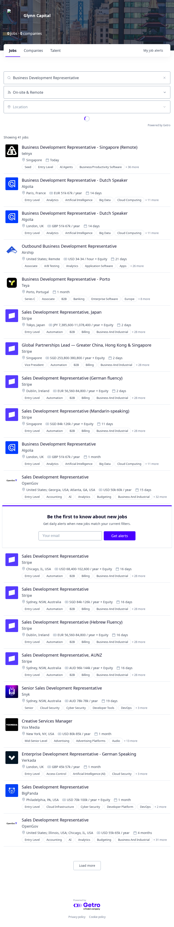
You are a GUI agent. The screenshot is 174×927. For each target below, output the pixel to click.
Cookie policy (97, 917)
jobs (13, 50)
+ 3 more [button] (141, 708)
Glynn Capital (37, 15)
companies (33, 50)
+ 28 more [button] (138, 332)
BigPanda (30, 793)
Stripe (27, 318)
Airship (28, 252)
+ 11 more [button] (152, 200)
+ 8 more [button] (144, 299)
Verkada (29, 760)
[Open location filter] (164, 107)
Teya (25, 285)
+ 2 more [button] (160, 807)
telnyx (27, 153)
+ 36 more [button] (132, 167)
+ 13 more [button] (130, 741)
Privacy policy (76, 917)
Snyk (26, 694)
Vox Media (31, 727)
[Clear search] (164, 78)
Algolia (27, 186)
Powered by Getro (159, 125)
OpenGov (30, 483)
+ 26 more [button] (137, 266)
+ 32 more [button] (160, 497)
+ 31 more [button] (160, 840)
